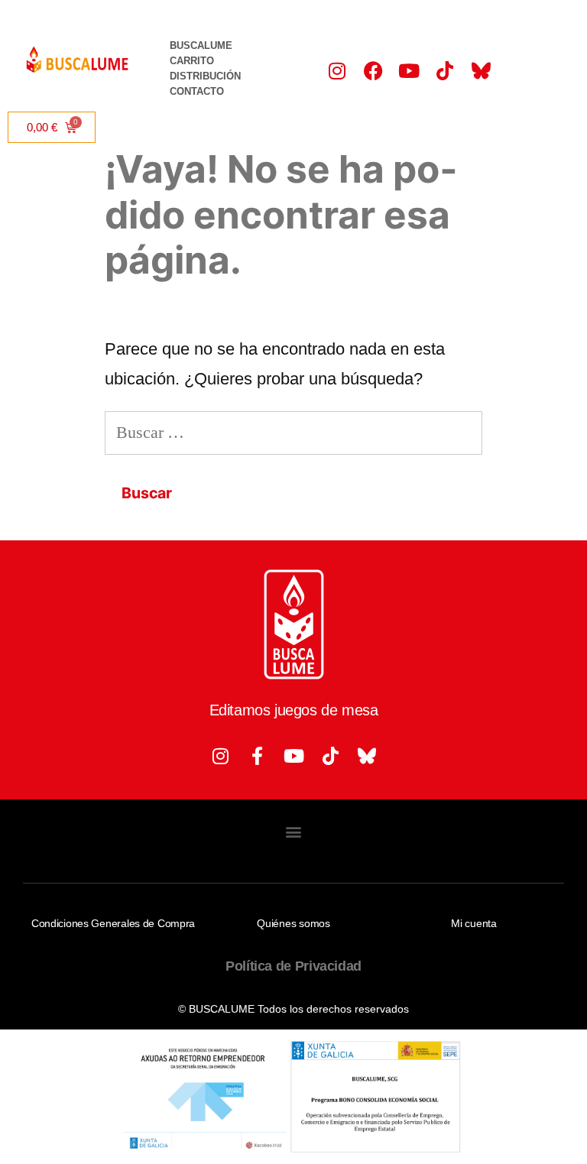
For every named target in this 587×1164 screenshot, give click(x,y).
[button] (293, 831)
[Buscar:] (293, 432)
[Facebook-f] (257, 756)
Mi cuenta (473, 923)
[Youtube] (409, 70)
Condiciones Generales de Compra (113, 923)
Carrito (192, 60)
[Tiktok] (445, 70)
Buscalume (201, 45)
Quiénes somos (293, 923)
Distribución (205, 76)
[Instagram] (337, 70)
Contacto (197, 91)
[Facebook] (373, 70)
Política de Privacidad (293, 966)
